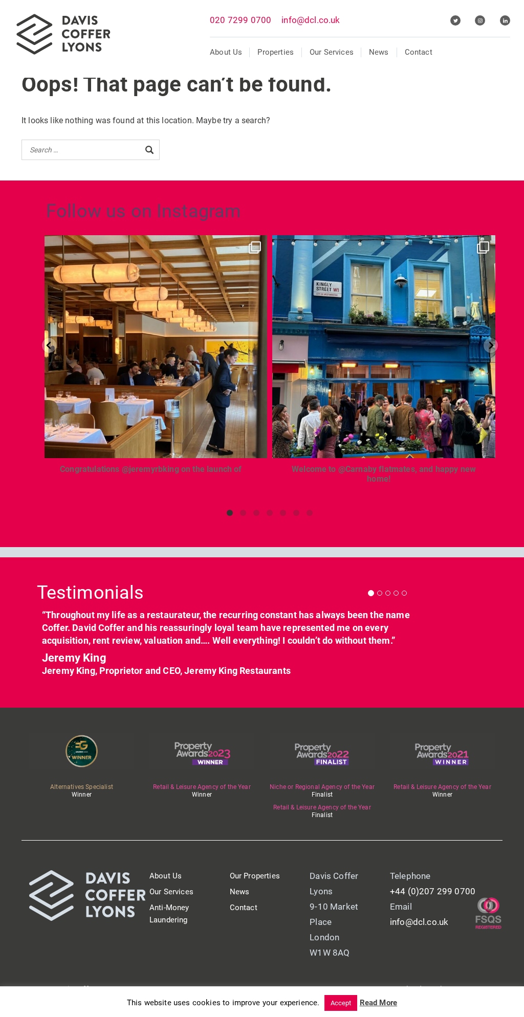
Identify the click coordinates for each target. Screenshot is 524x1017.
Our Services (332, 52)
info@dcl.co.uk (310, 20)
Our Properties (255, 875)
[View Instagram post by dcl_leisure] (257, 445)
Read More (378, 1002)
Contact (418, 52)
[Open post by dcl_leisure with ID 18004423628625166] (156, 346)
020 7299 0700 (240, 20)
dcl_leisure (153, 246)
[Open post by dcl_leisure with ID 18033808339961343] (383, 346)
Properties (275, 52)
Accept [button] (341, 1003)
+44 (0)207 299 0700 (432, 891)
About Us (226, 52)
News (379, 52)
